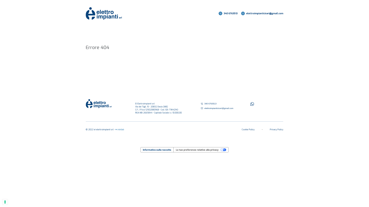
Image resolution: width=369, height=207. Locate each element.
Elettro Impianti (104, 13)
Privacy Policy (276, 129)
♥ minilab (119, 129)
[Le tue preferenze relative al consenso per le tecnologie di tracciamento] (5, 202)
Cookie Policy (248, 129)
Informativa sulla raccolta (157, 149)
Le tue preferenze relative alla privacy (197, 149)
